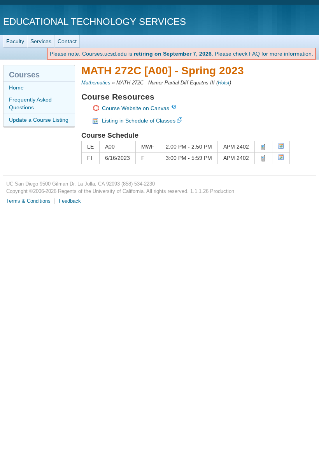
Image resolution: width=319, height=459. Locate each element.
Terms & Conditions (28, 201)
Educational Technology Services (94, 21)
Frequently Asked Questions (30, 103)
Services (40, 41)
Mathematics (95, 83)
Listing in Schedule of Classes (138, 120)
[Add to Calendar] (281, 147)
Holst (224, 83)
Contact (67, 41)
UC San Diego (271, 21)
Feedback (70, 201)
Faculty (15, 41)
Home (16, 87)
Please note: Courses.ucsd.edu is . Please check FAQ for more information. (181, 54)
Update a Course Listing (38, 120)
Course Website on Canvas (135, 108)
